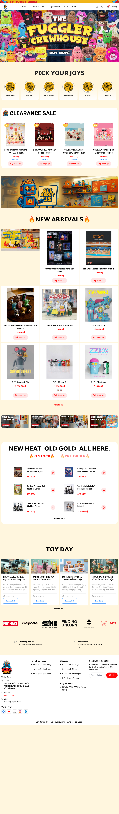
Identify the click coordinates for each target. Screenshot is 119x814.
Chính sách (64, 661)
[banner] (59, 192)
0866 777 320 (9, 695)
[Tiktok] (14, 711)
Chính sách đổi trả (69, 669)
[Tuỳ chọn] (53, 472)
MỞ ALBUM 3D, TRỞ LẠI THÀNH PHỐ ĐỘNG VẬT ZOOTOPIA (72, 578)
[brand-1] (10, 623)
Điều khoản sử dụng (70, 678)
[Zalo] (26, 711)
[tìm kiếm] (97, 7)
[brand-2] (30, 623)
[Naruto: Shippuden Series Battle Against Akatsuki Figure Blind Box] (18, 471)
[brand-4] (69, 623)
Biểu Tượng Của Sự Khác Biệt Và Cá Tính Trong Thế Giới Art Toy (14, 578)
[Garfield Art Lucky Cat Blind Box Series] (18, 489)
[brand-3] (50, 623)
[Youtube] (9, 711)
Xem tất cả (58, 405)
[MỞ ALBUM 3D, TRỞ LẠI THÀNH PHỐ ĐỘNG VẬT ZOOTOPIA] (74, 566)
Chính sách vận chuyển (71, 674)
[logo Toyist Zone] (15, 667)
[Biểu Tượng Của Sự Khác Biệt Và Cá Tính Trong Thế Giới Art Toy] (15, 566)
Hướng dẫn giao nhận (42, 674)
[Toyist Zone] (5, 6)
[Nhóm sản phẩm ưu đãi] (20, 240)
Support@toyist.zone (12, 701)
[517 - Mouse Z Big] (20, 362)
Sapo (80, 722)
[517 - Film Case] (98, 362)
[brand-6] (109, 623)
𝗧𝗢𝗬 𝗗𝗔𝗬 (59, 549)
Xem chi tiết (10, 601)
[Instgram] (20, 711)
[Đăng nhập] (102, 7)
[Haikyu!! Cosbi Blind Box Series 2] (98, 248)
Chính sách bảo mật (70, 664)
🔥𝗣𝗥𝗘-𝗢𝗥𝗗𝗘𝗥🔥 (75, 456)
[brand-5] (89, 623)
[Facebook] (3, 711)
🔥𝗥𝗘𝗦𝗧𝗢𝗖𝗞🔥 (41, 456)
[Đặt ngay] (103, 507)
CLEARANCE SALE (33, 113)
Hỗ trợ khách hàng (38, 661)
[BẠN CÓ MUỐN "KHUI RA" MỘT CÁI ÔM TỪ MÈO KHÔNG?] (45, 566)
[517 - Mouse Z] (59, 362)
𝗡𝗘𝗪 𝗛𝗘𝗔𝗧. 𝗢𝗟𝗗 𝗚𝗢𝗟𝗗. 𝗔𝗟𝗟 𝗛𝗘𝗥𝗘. (59, 448)
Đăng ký (112, 675)
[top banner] (59, 1)
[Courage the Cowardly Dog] (68, 471)
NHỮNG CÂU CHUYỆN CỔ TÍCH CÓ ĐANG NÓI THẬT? (103, 578)
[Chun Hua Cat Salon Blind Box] (59, 305)
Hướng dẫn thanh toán (42, 669)
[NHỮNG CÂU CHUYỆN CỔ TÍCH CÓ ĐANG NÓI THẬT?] (104, 566)
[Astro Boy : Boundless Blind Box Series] (59, 248)
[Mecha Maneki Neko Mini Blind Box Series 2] (20, 305)
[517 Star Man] (98, 305)
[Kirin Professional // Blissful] (68, 506)
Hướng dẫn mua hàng (42, 664)
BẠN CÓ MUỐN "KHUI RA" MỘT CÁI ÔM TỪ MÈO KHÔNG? (43, 578)
